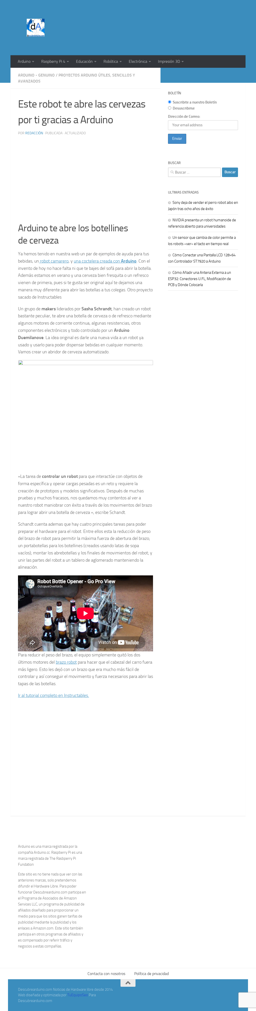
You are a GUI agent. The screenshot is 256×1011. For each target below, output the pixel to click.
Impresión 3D (169, 61)
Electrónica (138, 61)
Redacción (34, 133)
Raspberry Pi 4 (53, 61)
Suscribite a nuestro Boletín (195, 102)
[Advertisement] (147, 19)
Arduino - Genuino (36, 75)
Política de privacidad (151, 973)
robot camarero (53, 261)
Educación (84, 61)
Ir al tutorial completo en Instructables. (53, 695)
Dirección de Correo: (184, 116)
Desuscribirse (184, 108)
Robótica (111, 61)
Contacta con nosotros (106, 973)
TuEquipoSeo (77, 995)
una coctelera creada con (105, 261)
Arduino (24, 61)
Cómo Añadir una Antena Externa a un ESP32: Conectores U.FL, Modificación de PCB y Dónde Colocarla (199, 278)
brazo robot (66, 662)
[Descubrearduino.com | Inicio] (35, 27)
